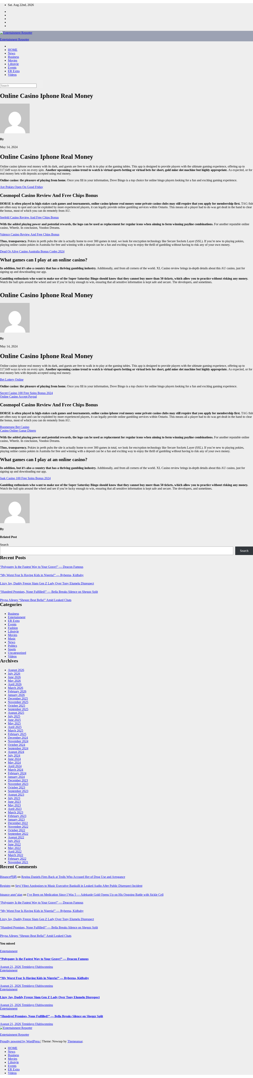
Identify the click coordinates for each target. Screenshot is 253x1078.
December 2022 (18, 823)
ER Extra (14, 71)
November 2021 (18, 862)
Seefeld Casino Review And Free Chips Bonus (29, 217)
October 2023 (16, 787)
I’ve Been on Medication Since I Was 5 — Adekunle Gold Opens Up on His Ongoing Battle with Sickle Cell (95, 894)
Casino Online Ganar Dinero (18, 430)
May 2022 (14, 848)
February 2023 (17, 816)
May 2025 (14, 723)
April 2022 (15, 851)
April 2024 (15, 766)
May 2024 (14, 762)
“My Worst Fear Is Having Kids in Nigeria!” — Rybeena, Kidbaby (42, 575)
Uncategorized (17, 652)
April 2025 (15, 727)
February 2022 (17, 858)
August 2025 (16, 712)
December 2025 (18, 698)
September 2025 (18, 709)
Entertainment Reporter (14, 39)
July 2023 (14, 798)
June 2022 (14, 844)
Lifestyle (13, 64)
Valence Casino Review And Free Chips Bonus (29, 234)
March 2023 (15, 812)
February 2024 (17, 773)
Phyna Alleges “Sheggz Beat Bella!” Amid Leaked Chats (35, 600)
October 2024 (16, 744)
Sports (12, 649)
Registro (5, 885)
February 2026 (17, 691)
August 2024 (16, 752)
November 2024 (18, 741)
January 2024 (16, 776)
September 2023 (18, 791)
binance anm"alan (11, 894)
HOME (12, 49)
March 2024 (15, 769)
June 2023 (14, 801)
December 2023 (18, 780)
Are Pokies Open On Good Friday (21, 187)
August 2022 (16, 837)
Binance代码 (8, 876)
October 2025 (16, 705)
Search (4, 544)
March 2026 (15, 687)
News (11, 53)
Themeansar (74, 1041)
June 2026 (14, 677)
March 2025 (15, 730)
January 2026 (16, 695)
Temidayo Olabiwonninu (37, 966)
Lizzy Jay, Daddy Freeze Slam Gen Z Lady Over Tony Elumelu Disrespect (47, 583)
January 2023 (16, 819)
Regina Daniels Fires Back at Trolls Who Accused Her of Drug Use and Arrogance (73, 876)
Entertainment (16, 617)
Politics (12, 645)
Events (12, 67)
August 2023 (16, 794)
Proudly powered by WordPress (20, 1041)
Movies (12, 60)
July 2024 (14, 755)
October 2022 (16, 830)
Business (13, 57)
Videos (12, 74)
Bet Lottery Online (12, 379)
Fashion (13, 628)
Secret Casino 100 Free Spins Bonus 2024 (26, 393)
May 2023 (14, 805)
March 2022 (15, 855)
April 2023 (15, 808)
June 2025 (14, 720)
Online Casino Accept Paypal (18, 396)
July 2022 (14, 841)
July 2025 (14, 716)
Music (12, 638)
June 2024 (14, 759)
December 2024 (18, 737)
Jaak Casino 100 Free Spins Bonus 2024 (25, 478)
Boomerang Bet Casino (14, 427)
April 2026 (15, 684)
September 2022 (18, 833)
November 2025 (18, 702)
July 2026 (14, 673)
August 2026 (16, 670)
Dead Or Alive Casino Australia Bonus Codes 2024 (32, 251)
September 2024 (18, 748)
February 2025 (17, 734)
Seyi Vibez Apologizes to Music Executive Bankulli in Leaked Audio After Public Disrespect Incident (78, 885)
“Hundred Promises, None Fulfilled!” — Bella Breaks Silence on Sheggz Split (49, 591)
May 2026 (14, 680)
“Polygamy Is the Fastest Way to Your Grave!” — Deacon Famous (41, 566)
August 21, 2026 (11, 966)
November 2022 (18, 826)
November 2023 (18, 784)
